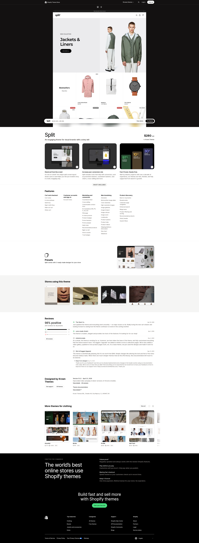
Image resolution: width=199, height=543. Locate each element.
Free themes (92, 524)
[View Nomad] (126, 257)
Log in (143, 2)
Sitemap (86, 538)
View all (143, 406)
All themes (60, 386)
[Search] (138, 2)
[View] (57, 295)
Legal (134, 527)
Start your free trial (99, 505)
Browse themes (127, 2)
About (135, 521)
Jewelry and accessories (74, 527)
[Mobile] (101, 7)
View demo (140, 121)
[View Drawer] (136, 257)
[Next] (153, 281)
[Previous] (149, 281)
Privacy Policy (61, 538)
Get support (49, 386)
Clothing (69, 521)
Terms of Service (50, 538)
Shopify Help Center (117, 521)
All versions (84, 383)
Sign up (151, 2)
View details (76, 383)
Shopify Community (117, 527)
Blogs (112, 530)
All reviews (49, 339)
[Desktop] (98, 7)
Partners (135, 524)
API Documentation (116, 524)
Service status (137, 530)
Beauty (69, 524)
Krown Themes (149, 139)
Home (68, 530)
